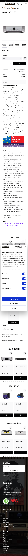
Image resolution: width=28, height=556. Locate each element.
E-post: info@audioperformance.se (12, 492)
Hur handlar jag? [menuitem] (7, 522)
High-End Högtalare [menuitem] (8, 540)
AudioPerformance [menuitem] (8, 512)
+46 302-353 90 (7, 494)
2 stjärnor (4, 329)
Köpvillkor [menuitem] (5, 518)
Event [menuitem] (4, 552)
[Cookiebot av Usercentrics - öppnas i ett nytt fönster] (16, 247)
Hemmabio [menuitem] (6, 546)
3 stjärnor (6, 329)
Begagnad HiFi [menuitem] (7, 548)
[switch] (24, 278)
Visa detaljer (20, 294)
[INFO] (13, 322)
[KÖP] (19, 63)
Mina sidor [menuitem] (6, 516)
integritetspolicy (6, 475)
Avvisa (14, 308)
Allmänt (5, 82)
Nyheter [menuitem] (5, 533)
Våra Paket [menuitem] (6, 536)
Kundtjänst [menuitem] (6, 520)
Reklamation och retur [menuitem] (9, 526)
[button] (2, 4)
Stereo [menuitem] (5, 550)
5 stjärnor (8, 329)
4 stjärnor (7, 329)
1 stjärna (3, 329)
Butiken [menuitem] (5, 514)
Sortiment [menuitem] (6, 531)
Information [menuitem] (7, 509)
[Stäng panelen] (25, 246)
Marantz (23, 76)
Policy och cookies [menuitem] (8, 524)
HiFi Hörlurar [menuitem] (6, 542)
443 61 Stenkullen (8, 490)
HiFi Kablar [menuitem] (6, 544)
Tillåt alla (14, 299)
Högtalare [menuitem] (5, 538)
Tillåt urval (14, 303)
